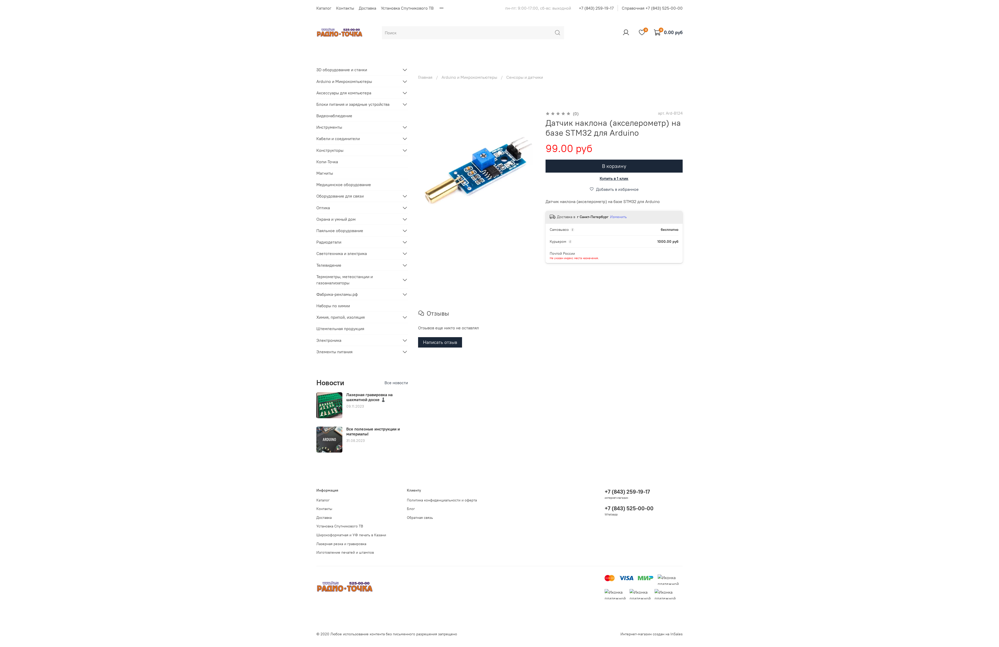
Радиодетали (328, 242)
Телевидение (328, 265)
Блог (411, 508)
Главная (425, 77)
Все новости (396, 382)
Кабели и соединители (338, 138)
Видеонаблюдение (334, 115)
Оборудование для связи (340, 196)
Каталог (323, 8)
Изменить (618, 216)
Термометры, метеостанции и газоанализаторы (344, 279)
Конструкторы (329, 150)
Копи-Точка (327, 161)
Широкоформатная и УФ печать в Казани (351, 535)
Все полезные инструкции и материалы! (373, 431)
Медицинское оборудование (343, 184)
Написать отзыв (440, 342)
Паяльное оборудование (339, 230)
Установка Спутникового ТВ (407, 8)
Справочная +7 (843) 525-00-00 (652, 8)
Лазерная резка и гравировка (341, 543)
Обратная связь (420, 517)
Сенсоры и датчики (524, 77)
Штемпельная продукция (340, 328)
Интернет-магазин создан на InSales (651, 634)
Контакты (345, 8)
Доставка (367, 8)
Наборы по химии (333, 305)
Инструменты (329, 127)
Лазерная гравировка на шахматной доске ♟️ (369, 397)
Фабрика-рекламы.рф (337, 294)
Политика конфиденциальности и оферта (442, 500)
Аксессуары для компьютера (343, 92)
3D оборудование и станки (341, 69)
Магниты (324, 173)
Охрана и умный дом (336, 219)
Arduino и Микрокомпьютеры (469, 77)
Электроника (328, 340)
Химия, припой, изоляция (340, 317)
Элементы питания (334, 351)
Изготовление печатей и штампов (345, 552)
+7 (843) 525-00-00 (629, 508)
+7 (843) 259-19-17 (596, 8)
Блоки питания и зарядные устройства (352, 104)
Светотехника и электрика (341, 253)
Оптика (323, 207)
